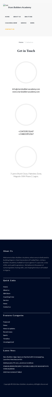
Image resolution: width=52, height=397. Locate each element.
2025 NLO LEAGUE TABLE (12, 372)
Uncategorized (8, 342)
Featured (6, 322)
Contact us (9, 29)
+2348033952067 (26, 134)
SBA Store (28, 16)
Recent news (7, 332)
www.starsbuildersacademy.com (26, 92)
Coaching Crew (11, 23)
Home (7, 16)
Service (23, 23)
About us (17, 16)
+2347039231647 (26, 131)
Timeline (6, 339)
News (32, 23)
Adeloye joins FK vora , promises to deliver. (18, 363)
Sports (5, 335)
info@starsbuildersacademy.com (26, 89)
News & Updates (9, 329)
